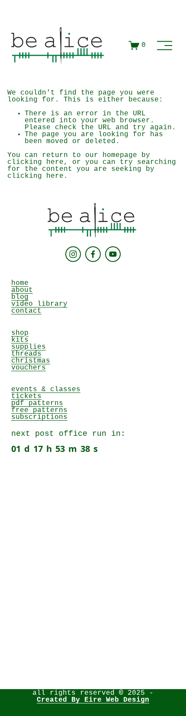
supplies (28, 346)
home (20, 283)
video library (39, 304)
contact (26, 310)
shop (20, 333)
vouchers (28, 367)
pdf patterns (37, 403)
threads (26, 353)
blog (20, 297)
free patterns (39, 410)
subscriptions (39, 417)
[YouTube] (113, 254)
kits (20, 340)
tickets (26, 396)
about (22, 290)
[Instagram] (73, 254)
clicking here (35, 162)
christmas (30, 360)
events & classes (45, 389)
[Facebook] (93, 254)
